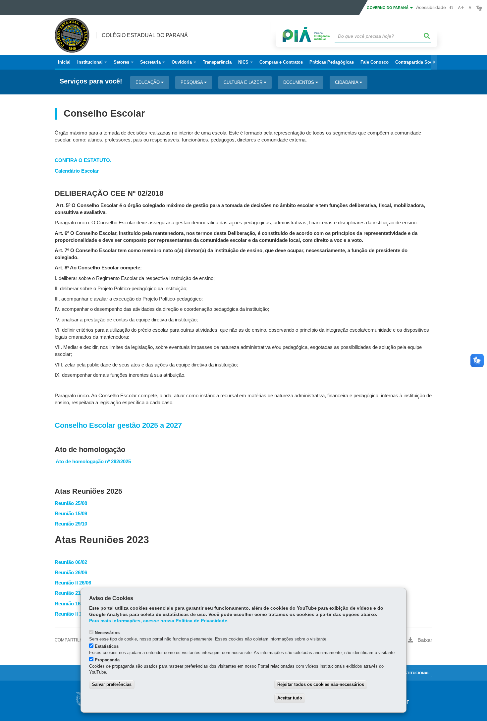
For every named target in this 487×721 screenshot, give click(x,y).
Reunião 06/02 (71, 562)
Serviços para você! (91, 81)
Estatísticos (107, 646)
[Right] (434, 62)
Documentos (299, 82)
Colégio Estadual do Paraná (145, 35)
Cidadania (347, 82)
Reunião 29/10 (71, 524)
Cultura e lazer (244, 82)
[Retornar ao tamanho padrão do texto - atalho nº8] (470, 8)
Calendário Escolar (77, 171)
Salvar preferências (112, 684)
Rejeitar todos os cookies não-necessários (320, 684)
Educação (148, 82)
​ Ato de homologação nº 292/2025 (93, 461)
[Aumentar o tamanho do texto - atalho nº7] (460, 8)
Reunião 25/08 (71, 503)
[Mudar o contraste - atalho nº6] (451, 8)
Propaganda (107, 659)
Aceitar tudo (289, 697)
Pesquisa (192, 82)
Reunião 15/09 (71, 513)
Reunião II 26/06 (73, 582)
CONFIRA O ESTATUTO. (83, 160)
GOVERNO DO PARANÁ (388, 8)
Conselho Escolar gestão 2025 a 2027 (118, 425)
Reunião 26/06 (71, 572)
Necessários (107, 632)
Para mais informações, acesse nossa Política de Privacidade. (159, 620)
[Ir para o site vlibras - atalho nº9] (479, 8)
